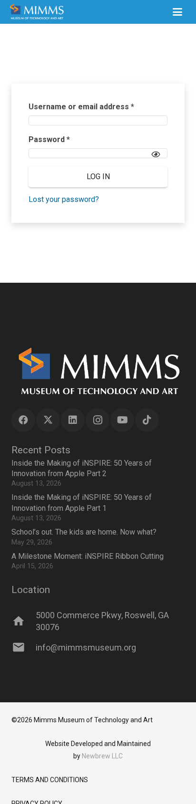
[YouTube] (122, 420)
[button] (177, 12)
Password (65, 139)
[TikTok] (147, 420)
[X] (48, 420)
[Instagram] (97, 420)
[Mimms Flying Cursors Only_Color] (36, 11)
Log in (98, 176)
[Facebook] (23, 420)
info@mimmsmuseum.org (86, 647)
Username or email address (97, 106)
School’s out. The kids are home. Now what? (84, 531)
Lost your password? (64, 199)
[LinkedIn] (73, 420)
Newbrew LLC (102, 756)
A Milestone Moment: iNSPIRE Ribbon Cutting (87, 556)
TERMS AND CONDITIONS (49, 780)
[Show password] (155, 154)
